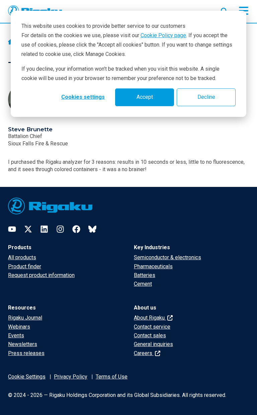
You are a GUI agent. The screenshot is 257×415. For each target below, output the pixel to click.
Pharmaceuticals (153, 266)
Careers (144, 353)
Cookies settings (83, 97)
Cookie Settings (27, 376)
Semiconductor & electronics (167, 257)
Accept (145, 97)
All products (22, 257)
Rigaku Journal (25, 318)
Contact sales (150, 335)
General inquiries (153, 344)
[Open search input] (224, 9)
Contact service (152, 327)
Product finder (24, 266)
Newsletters (22, 344)
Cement (143, 284)
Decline (206, 97)
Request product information (41, 275)
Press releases (26, 353)
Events (16, 335)
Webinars (19, 327)
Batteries (144, 275)
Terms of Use (111, 376)
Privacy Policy (70, 376)
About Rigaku (150, 318)
